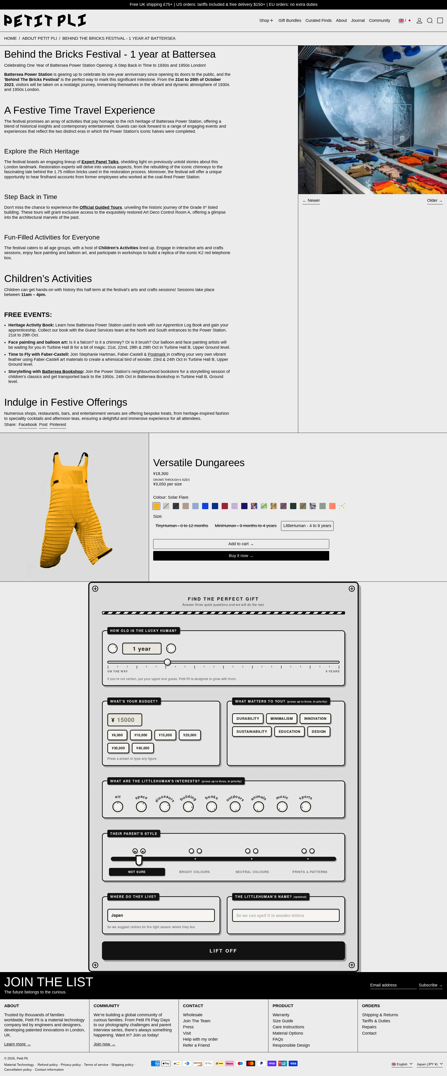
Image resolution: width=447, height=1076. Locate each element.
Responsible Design (291, 1045)
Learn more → (17, 1044)
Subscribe (428, 985)
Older (432, 200)
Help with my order (200, 1039)
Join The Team (196, 1021)
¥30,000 (118, 748)
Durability (248, 718)
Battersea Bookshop (62, 371)
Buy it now (238, 555)
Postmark (157, 354)
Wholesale (193, 1015)
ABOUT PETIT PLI (39, 38)
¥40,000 (142, 748)
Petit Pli (22, 1058)
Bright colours (194, 872)
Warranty (281, 1015)
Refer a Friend (196, 1045)
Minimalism (282, 718)
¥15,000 (165, 734)
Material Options (288, 1033)
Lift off (223, 950)
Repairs (369, 1027)
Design (319, 731)
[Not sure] (139, 851)
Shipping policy (122, 1064)
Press (188, 1027)
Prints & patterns (310, 872)
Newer (314, 200)
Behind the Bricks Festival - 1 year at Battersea (119, 38)
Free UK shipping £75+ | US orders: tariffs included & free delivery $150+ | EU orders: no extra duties (224, 4)
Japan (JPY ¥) (428, 1064)
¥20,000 (189, 734)
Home (10, 38)
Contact (369, 1033)
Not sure (137, 872)
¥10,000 (140, 734)
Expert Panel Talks (100, 161)
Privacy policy (71, 1064)
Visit (187, 1033)
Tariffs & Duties (376, 1021)
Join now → (104, 1044)
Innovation (315, 718)
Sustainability (252, 731)
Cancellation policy (18, 1069)
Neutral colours (252, 872)
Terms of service (96, 1064)
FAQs (278, 1039)
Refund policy (48, 1064)
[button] (430, 21)
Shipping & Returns (380, 1015)
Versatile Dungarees (199, 462)
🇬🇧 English (400, 1064)
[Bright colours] (195, 851)
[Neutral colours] (251, 851)
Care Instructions (288, 1027)
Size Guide (283, 1021)
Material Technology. (19, 1064)
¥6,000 (117, 734)
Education (289, 731)
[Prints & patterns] (308, 851)
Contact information (49, 1069)
